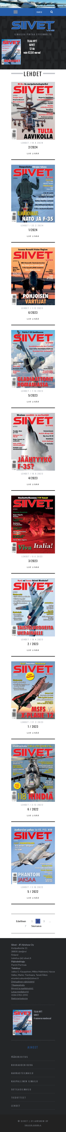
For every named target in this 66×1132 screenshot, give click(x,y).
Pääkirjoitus (19, 1056)
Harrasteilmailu (22, 1073)
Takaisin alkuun (32, 1125)
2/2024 (32, 147)
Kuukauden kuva (22, 1065)
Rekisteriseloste (19, 998)
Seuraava (36, 925)
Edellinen (21, 921)
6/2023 (32, 312)
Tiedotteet (18, 1097)
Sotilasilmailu (21, 1089)
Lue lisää (33, 153)
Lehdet (16, 1105)
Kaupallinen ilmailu (24, 1081)
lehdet (25, 142)
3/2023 (32, 561)
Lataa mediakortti (20, 991)
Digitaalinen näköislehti (22, 981)
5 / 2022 (33, 891)
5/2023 (32, 395)
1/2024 (33, 230)
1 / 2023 (33, 726)
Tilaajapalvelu (18, 985)
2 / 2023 (33, 644)
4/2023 (32, 478)
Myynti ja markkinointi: (22, 988)
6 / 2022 (33, 809)
